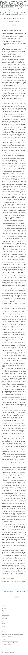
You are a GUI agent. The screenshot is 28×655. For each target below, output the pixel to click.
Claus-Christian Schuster (14, 19)
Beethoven (4, 605)
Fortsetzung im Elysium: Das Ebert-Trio (9, 642)
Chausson (4, 608)
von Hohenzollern (5, 615)
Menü (14, 25)
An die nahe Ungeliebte (6, 644)
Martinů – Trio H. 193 (21, 591)
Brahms (3, 607)
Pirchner (3, 623)
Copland (3, 610)
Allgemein (23, 581)
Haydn (3, 613)
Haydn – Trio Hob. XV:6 (7, 591)
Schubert (3, 624)
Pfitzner (3, 621)
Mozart (3, 620)
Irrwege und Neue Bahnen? (7, 636)
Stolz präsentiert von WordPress (8, 652)
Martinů (3, 616)
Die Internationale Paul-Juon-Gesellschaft (10, 641)
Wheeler (3, 626)
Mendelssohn (4, 618)
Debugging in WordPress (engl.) (7, 7)
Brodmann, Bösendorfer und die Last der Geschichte (12, 634)
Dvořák (3, 611)
